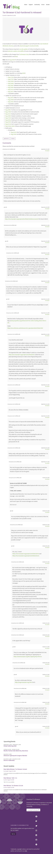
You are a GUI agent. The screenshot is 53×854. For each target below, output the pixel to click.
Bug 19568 (11, 99)
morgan (6, 771)
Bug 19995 (11, 81)
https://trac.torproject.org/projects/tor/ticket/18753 (25, 553)
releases (13, 138)
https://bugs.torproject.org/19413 (23, 682)
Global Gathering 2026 (10, 746)
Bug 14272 (11, 97)
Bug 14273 (8, 114)
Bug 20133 (13, 132)
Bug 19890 (8, 116)
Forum (42, 4)
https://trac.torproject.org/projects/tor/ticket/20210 (25, 556)
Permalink (47, 150)
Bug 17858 (8, 112)
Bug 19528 (13, 134)
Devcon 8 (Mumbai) (9, 760)
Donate (47, 4)
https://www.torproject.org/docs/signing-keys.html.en (28, 656)
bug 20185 (12, 60)
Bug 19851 (8, 110)
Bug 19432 (11, 101)
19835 (13, 126)
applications (6, 138)
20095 (23, 73)
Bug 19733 (11, 89)
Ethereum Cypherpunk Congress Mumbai (15, 755)
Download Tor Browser (32, 810)
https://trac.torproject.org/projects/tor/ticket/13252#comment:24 (22, 219)
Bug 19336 (8, 126)
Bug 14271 (11, 91)
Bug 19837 (11, 85)
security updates (23, 49)
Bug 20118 (8, 124)
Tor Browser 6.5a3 (24, 54)
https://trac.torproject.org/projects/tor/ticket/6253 (22, 354)
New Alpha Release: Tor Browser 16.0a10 (15, 769)
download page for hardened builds (29, 46)
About (25, 4)
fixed (16, 56)
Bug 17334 (11, 77)
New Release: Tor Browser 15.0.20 (13, 785)
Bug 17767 (11, 79)
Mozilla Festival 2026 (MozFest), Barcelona (16, 751)
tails (6, 779)
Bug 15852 (11, 87)
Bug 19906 (11, 83)
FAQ (26, 851)
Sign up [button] (13, 834)
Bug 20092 (8, 120)
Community (37, 4)
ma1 (6, 787)
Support (31, 4)
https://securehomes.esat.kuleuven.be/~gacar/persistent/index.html (25, 328)
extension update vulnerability (16, 51)
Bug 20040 (8, 122)
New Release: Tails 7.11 (10, 778)
